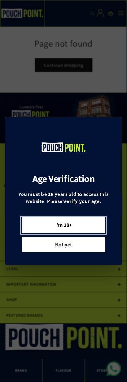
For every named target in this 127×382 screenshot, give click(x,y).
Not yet (63, 244)
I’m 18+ (63, 225)
